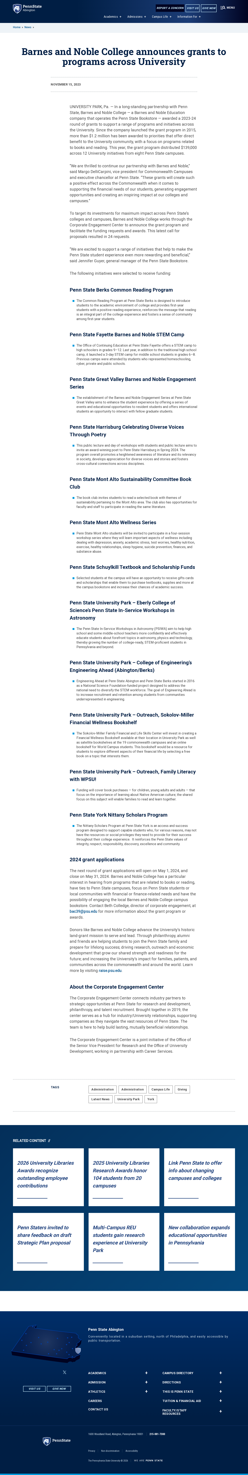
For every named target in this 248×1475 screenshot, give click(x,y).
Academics (111, 16)
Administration (102, 1089)
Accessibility (132, 1451)
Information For (187, 16)
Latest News (100, 1099)
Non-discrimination (110, 1451)
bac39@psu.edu (83, 911)
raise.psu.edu (110, 970)
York (150, 1099)
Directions (171, 1382)
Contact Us (98, 1409)
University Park (128, 1099)
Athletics (96, 1391)
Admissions (135, 16)
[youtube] (56, 1372)
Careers (95, 1401)
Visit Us (192, 8)
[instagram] (30, 1372)
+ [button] (146, 1373)
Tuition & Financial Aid (181, 1401)
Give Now (208, 8)
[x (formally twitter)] (64, 1372)
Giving (182, 1089)
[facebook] (39, 1372)
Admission (97, 1382)
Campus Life (160, 16)
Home (16, 27)
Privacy (91, 1451)
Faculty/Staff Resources (174, 1412)
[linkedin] (47, 1372)
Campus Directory (177, 1373)
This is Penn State (177, 1391)
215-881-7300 (157, 1434)
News (27, 27)
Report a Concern (170, 8)
